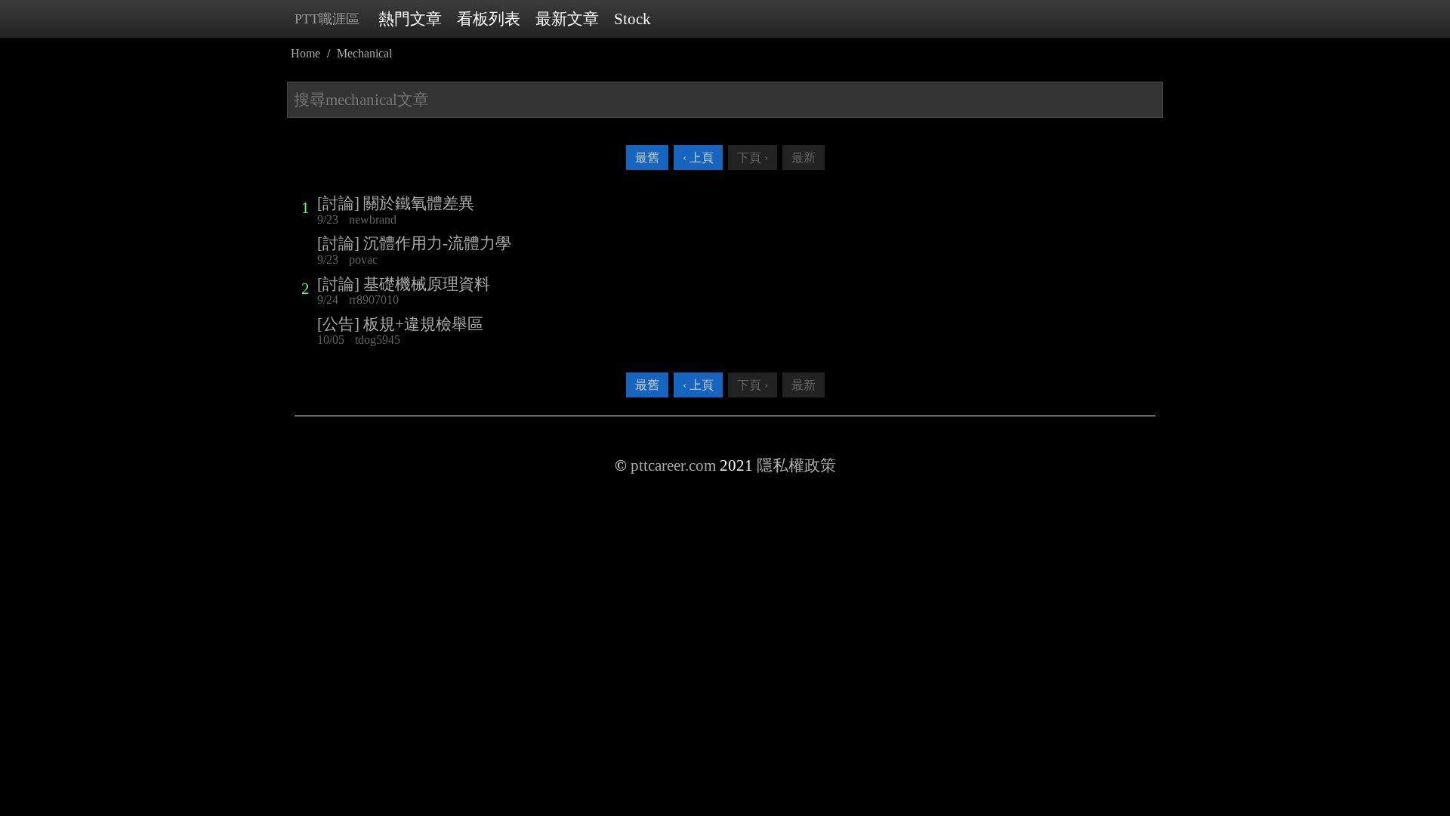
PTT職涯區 (327, 18)
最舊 (647, 157)
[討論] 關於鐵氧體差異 (395, 203)
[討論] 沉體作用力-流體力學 (414, 243)
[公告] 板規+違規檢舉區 (400, 324)
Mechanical (364, 53)
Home (305, 53)
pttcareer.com (673, 465)
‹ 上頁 (698, 157)
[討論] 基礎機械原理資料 (403, 284)
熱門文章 (410, 19)
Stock (632, 19)
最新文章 (567, 19)
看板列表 (488, 19)
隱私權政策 (796, 465)
